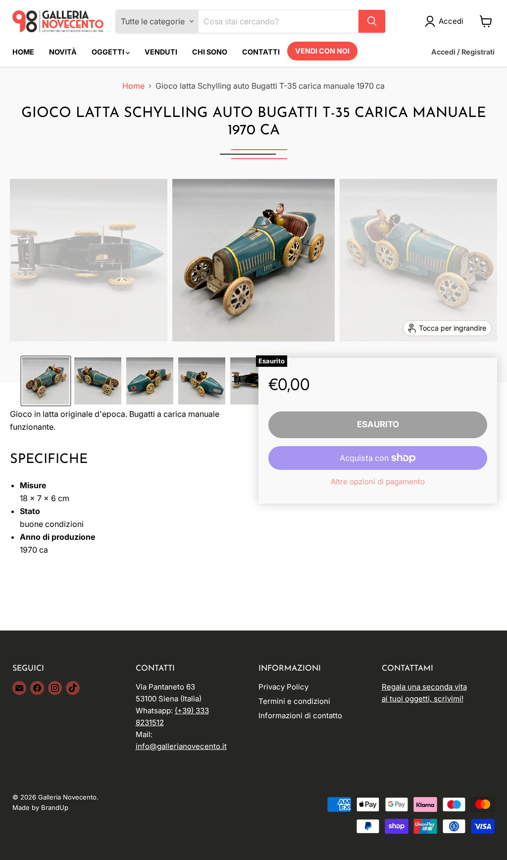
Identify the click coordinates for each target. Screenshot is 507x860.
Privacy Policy (283, 686)
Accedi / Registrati (463, 52)
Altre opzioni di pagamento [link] (378, 481)
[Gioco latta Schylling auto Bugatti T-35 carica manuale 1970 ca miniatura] (45, 380)
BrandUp (54, 807)
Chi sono (209, 52)
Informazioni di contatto (300, 715)
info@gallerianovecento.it (181, 746)
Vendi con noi (322, 51)
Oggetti (109, 52)
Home (23, 52)
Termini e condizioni (294, 701)
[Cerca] (371, 21)
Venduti (161, 52)
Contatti (261, 52)
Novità (63, 52)
